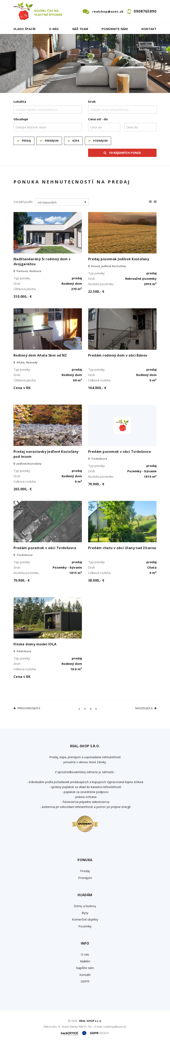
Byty (85, 913)
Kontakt (149, 29)
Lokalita (19, 101)
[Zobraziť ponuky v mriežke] (155, 201)
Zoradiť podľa (23, 202)
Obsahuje (20, 119)
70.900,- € (96, 484)
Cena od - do (98, 119)
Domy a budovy (85, 906)
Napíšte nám (85, 968)
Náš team (80, 29)
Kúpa (75, 140)
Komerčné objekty (85, 919)
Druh (92, 101)
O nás (54, 29)
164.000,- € (97, 388)
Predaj (26, 140)
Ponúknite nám (115, 29)
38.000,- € (96, 580)
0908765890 (145, 11)
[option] (85, 63)
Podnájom (100, 140)
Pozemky (85, 926)
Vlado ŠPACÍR (24, 29)
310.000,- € (22, 296)
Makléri (85, 961)
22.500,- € (96, 291)
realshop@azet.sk (108, 11)
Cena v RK (21, 388)
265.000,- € (22, 489)
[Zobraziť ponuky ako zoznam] (150, 201)
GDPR (85, 981)
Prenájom (51, 140)
